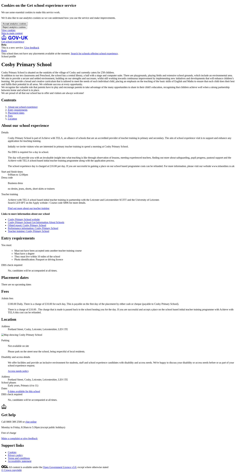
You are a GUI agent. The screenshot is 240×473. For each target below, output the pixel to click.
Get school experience (12, 41)
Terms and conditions (19, 458)
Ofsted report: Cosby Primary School (27, 225)
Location (12, 118)
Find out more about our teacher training (28, 208)
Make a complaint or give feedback (19, 438)
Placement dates (16, 112)
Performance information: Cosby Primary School (33, 228)
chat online (31, 421)
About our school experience (23, 107)
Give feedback (31, 47)
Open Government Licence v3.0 (59, 467)
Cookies (12, 452)
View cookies (8, 30)
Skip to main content (12, 33)
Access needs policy (18, 371)
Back (4, 50)
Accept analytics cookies (14, 24)
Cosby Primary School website (24, 219)
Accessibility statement (19, 461)
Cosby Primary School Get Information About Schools (36, 222)
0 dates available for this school (24, 391)
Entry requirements (17, 110)
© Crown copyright (11, 470)
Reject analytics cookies (14, 27)
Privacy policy (15, 455)
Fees (10, 115)
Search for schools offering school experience (94, 53)
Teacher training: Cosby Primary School (28, 231)
